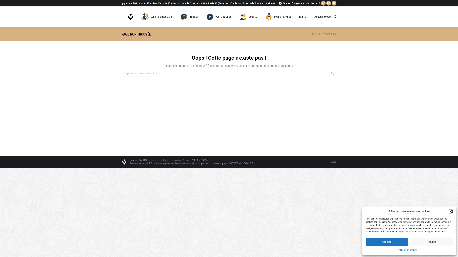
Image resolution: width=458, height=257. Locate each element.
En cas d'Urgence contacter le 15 (301, 3)
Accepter (387, 241)
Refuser (431, 241)
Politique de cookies (407, 250)
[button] (451, 211)
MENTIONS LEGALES (241, 163)
